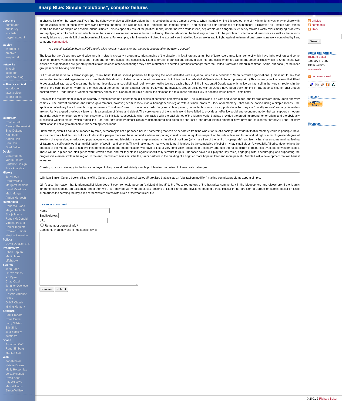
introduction (13, 88)
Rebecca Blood (15, 206)
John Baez (12, 269)
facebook (11, 73)
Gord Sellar (13, 147)
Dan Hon (11, 143)
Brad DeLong (14, 130)
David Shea (13, 378)
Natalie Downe (15, 365)
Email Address (49, 215)
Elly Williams (14, 382)
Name (43, 210)
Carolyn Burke (18, 126)
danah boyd (13, 361)
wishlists (11, 33)
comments (318, 25)
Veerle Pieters (14, 160)
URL (42, 220)
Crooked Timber (16, 231)
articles (316, 20)
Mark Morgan (14, 193)
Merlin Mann (13, 256)
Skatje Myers (14, 214)
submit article (14, 97)
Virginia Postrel (15, 222)
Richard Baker (317, 56)
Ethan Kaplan (14, 252)
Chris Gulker (13, 319)
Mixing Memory (15, 306)
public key (12, 29)
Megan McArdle (16, 210)
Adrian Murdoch (16, 197)
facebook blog (14, 77)
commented (59, 41)
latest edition (14, 92)
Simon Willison (15, 390)
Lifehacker (12, 260)
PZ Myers (11, 277)
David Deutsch (18, 243)
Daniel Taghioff (15, 227)
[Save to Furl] (327, 85)
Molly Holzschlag (16, 369)
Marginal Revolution (17, 235)
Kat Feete (12, 134)
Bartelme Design (16, 164)
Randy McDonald (17, 218)
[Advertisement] (322, 196)
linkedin (11, 68)
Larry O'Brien (14, 323)
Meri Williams (14, 386)
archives (11, 53)
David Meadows (16, 189)
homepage (12, 25)
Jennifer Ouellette (17, 285)
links (315, 29)
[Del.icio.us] (311, 85)
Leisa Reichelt (15, 373)
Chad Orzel (13, 281)
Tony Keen (12, 176)
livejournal (12, 57)
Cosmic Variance (16, 294)
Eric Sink (11, 327)
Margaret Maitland (17, 185)
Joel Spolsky (14, 331)
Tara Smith (12, 290)
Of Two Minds (14, 273)
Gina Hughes (14, 155)
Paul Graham (14, 315)
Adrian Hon (13, 139)
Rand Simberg (15, 348)
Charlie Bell (13, 122)
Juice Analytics (15, 168)
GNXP (9, 298)
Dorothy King (14, 181)
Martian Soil (13, 352)
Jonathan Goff (14, 344)
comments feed (321, 76)
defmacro (11, 336)
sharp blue (12, 49)
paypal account (15, 37)
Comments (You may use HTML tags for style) (68, 229)
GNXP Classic (14, 302)
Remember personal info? (61, 225)
